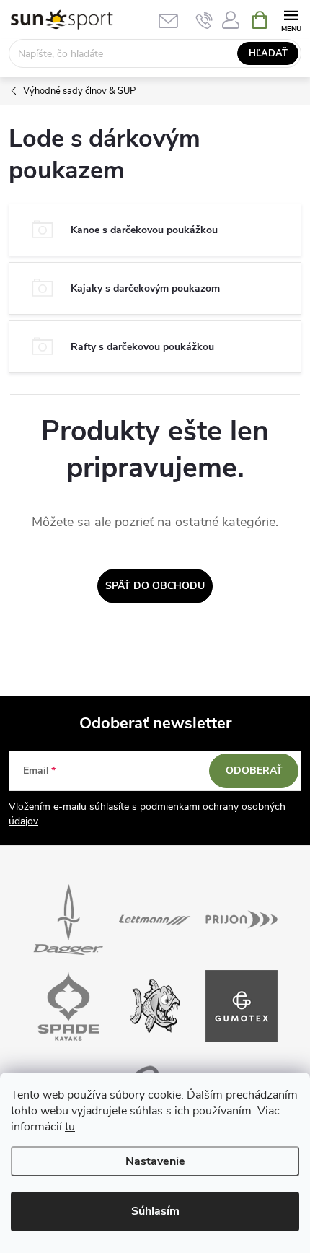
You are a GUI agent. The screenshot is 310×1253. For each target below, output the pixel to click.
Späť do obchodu (155, 586)
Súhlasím (155, 1211)
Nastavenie (155, 1161)
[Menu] (291, 19)
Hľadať (268, 53)
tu (70, 1127)
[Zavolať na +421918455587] (204, 20)
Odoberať (254, 770)
